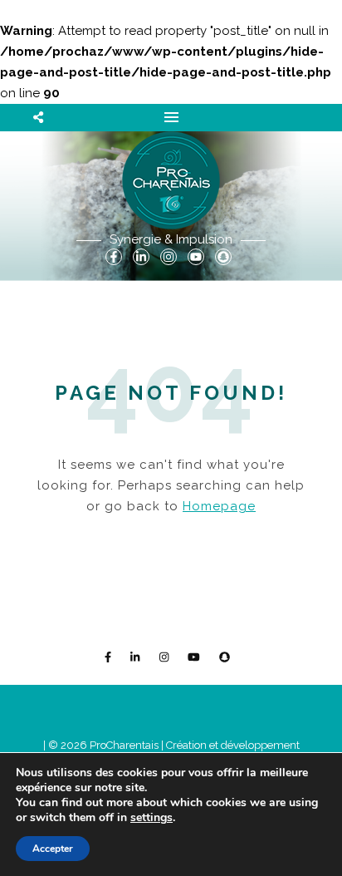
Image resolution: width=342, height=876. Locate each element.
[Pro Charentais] (171, 180)
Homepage (219, 506)
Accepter (52, 848)
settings (151, 817)
